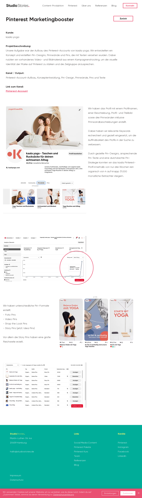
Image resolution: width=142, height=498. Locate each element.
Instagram (123, 447)
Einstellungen (110, 493)
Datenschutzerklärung (63, 494)
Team (77, 456)
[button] (53, 5)
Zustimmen (128, 493)
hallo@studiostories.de (22, 451)
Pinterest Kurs (81, 451)
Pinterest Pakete (82, 447)
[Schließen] (138, 493)
